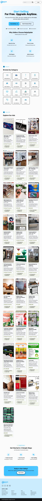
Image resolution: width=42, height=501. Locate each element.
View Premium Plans (26, 23)
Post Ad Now (13, 23)
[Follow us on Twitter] (7, 486)
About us (12, 490)
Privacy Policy (4, 490)
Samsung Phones (24, 494)
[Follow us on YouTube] (10, 486)
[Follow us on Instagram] (5, 486)
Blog (31, 490)
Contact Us (22, 492)
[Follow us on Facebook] (3, 486)
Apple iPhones (4, 494)
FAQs (22, 490)
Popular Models (13, 493)
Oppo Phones (33, 494)
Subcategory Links (5, 493)
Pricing (12, 492)
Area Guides (23, 493)
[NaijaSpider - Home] (5, 482)
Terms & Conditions (5, 492)
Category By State (33, 492)
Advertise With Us (33, 493)
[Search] (32, 2)
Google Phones (13, 494)
